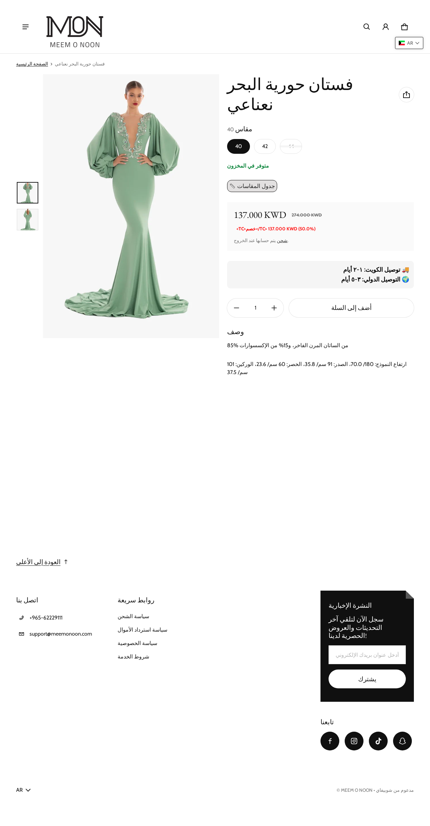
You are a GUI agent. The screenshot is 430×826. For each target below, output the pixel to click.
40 (238, 146)
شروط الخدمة (133, 656)
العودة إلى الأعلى (38, 562)
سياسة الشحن (133, 616)
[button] (366, 26)
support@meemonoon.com (61, 634)
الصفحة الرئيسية (32, 63)
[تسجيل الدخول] (385, 26)
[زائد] (274, 308)
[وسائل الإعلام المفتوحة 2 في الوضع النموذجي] (131, 206)
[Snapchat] (402, 741)
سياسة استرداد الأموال (142, 630)
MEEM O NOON (357, 790)
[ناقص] (236, 308)
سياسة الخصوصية (137, 643)
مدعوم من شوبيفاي (395, 790)
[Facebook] (329, 741)
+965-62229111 (46, 617)
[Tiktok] (378, 741)
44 (291, 146)
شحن (282, 240)
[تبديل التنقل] (25, 26)
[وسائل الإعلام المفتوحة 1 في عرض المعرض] (27, 192)
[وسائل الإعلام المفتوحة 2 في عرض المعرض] (27, 219)
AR (19, 790)
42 (265, 146)
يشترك (367, 679)
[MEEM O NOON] (74, 26)
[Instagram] (354, 741)
